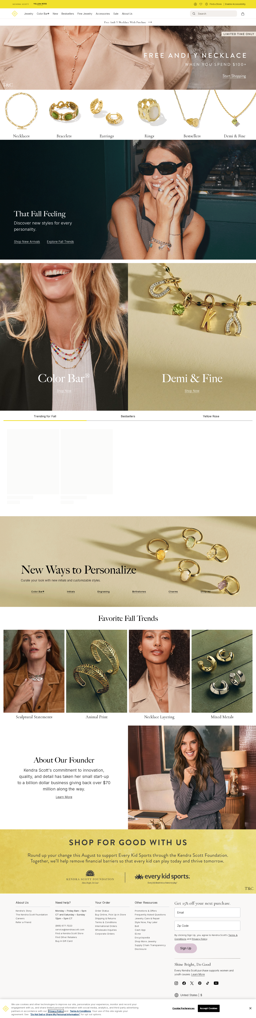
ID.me (138, 933)
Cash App (140, 929)
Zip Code (183, 925)
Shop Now (64, 391)
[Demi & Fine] (192, 337)
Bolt (137, 926)
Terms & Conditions (106, 922)
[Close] (250, 1008)
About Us (127, 13)
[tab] (45, 416)
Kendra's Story (24, 910)
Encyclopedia (142, 937)
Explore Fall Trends (60, 241)
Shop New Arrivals (27, 241)
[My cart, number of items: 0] (243, 13)
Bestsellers (67, 13)
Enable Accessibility (235, 4)
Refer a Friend (23, 922)
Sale (115, 13)
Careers (20, 918)
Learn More (64, 797)
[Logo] (14, 13)
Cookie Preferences (183, 1008)
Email (180, 912)
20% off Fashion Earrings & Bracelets (125, 22)
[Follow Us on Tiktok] (207, 984)
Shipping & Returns (105, 918)
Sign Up (185, 948)
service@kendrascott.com (69, 929)
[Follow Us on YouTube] (216, 984)
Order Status (102, 910)
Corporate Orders (105, 933)
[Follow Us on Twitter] (192, 984)
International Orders (106, 926)
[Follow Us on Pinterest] (199, 984)
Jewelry (28, 13)
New (55, 13)
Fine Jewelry (84, 13)
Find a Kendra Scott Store (69, 933)
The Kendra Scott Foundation (32, 914)
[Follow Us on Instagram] (176, 984)
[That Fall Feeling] (128, 200)
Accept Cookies (209, 1008)
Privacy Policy (199, 938)
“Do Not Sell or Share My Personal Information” (55, 1014)
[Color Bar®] (64, 337)
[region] (128, 1008)
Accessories (103, 13)
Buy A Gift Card (63, 941)
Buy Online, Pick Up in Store (110, 914)
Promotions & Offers (146, 910)
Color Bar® (43, 13)
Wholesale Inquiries (106, 929)
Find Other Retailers (66, 937)
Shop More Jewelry (145, 941)
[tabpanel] (128, 466)
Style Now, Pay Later (146, 922)
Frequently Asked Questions (150, 914)
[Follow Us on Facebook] (184, 984)
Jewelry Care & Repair (147, 918)
